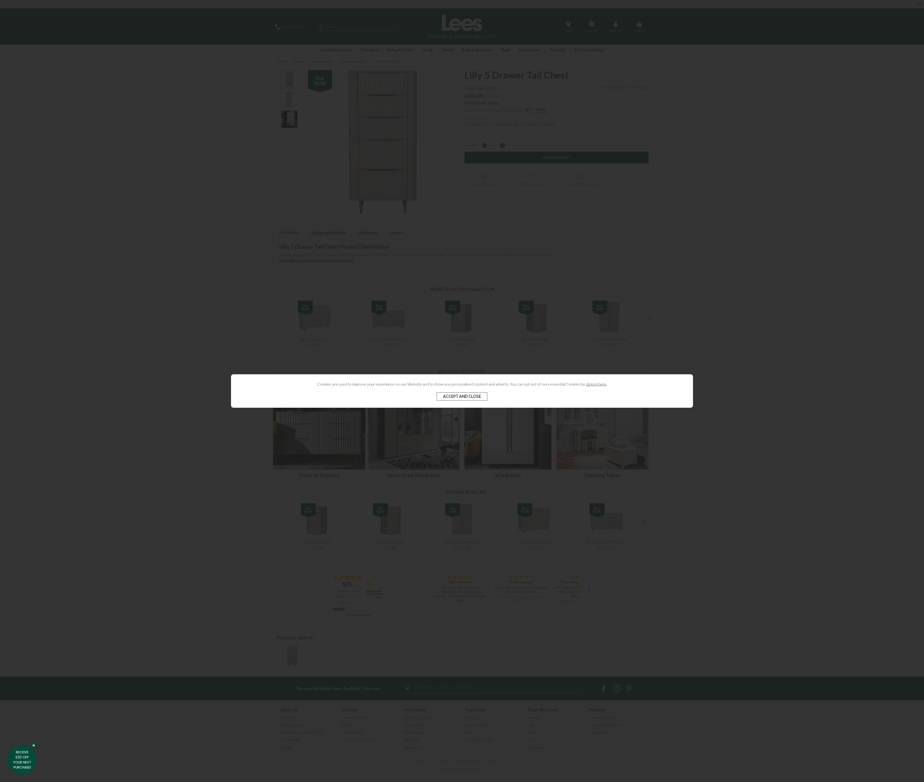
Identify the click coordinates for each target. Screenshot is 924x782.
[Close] (34, 745)
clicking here (596, 384)
